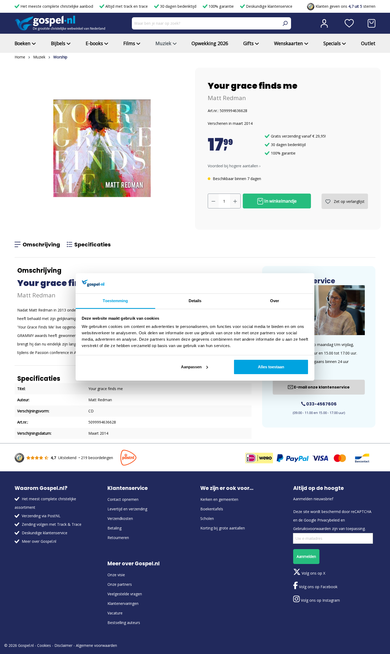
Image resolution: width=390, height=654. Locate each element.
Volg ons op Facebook (317, 586)
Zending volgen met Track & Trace (51, 524)
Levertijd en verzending (127, 508)
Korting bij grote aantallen (222, 528)
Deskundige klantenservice (268, 6)
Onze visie (116, 574)
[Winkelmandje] (371, 23)
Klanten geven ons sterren (344, 6)
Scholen (207, 518)
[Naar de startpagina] (60, 23)
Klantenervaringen (122, 603)
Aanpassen (191, 367)
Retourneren (118, 537)
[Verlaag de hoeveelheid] (213, 201)
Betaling (114, 528)
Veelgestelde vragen (124, 593)
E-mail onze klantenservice (321, 387)
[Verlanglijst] (349, 23)
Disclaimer (63, 645)
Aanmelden (306, 556)
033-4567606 (321, 404)
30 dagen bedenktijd (178, 6)
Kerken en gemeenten (219, 499)
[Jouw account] (324, 23)
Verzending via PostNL (41, 515)
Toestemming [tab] (115, 300)
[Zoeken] (285, 23)
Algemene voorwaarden (96, 645)
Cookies (44, 645)
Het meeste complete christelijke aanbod (56, 6)
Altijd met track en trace (126, 6)
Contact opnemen (122, 499)
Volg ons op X (313, 573)
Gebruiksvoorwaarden (312, 528)
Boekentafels (211, 508)
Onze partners (119, 584)
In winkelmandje (280, 201)
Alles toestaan (271, 367)
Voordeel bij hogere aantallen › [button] (234, 165)
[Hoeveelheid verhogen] (235, 201)
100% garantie (221, 6)
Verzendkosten (120, 518)
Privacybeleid (328, 520)
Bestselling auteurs (123, 622)
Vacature (115, 612)
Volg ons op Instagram (320, 600)
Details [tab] (195, 300)
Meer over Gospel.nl (39, 541)
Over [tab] (274, 300)
